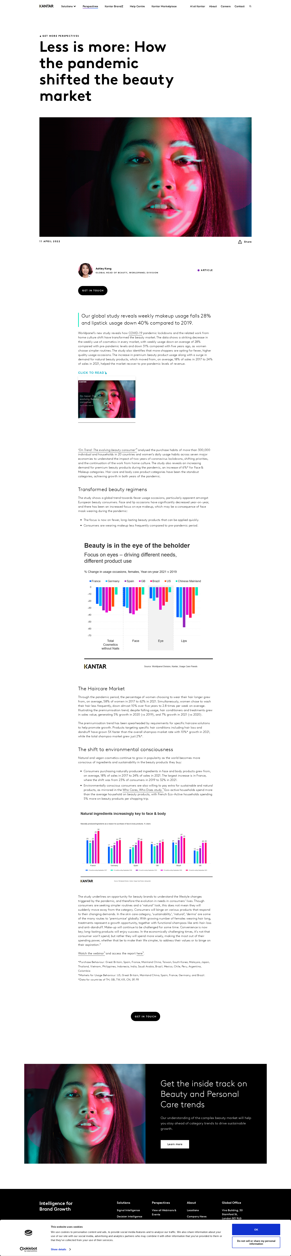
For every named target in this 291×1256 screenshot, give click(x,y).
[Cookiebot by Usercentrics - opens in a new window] (28, 1249)
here (139, 953)
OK (256, 1229)
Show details (58, 1249)
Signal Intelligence (128, 1210)
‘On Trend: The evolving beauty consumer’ (107, 450)
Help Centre (137, 6)
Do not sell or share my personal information (256, 1242)
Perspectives (90, 6)
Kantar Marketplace (164, 6)
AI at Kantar (197, 6)
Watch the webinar (91, 953)
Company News (196, 1216)
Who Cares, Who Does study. (143, 790)
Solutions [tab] (67, 6)
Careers (225, 6)
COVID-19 (135, 333)
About (213, 6)
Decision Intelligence (129, 1216)
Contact (240, 6)
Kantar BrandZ (114, 6)
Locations (193, 1210)
